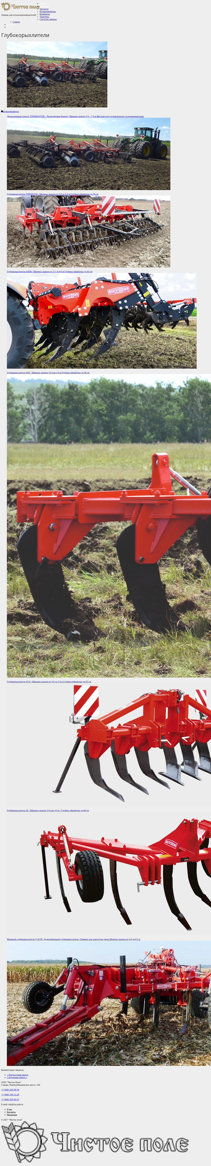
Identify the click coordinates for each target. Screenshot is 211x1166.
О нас (9, 27)
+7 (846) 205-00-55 (10, 1099)
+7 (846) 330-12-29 (10, 1094)
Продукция (44, 6)
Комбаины (45, 14)
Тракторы (44, 16)
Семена (16, 22)
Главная (43, 3)
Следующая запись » (17, 1077)
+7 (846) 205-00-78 (10, 1090)
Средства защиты (48, 19)
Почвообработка (48, 11)
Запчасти (44, 9)
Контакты (11, 24)
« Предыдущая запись (17, 1075)
